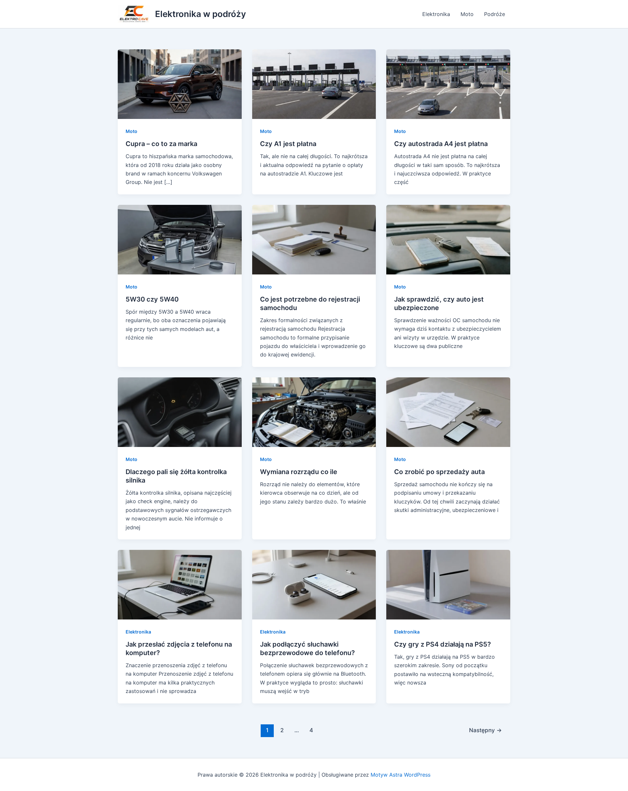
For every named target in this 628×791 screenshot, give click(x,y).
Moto (467, 14)
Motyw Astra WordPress (400, 774)
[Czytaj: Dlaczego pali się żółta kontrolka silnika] (180, 411)
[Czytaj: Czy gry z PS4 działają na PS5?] (448, 584)
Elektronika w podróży (200, 14)
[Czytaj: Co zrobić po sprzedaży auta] (448, 411)
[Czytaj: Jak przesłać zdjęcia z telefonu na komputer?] (180, 584)
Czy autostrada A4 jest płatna (441, 144)
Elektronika (436, 14)
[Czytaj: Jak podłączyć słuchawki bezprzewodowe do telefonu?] (314, 584)
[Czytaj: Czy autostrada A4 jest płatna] (448, 83)
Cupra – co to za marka (161, 144)
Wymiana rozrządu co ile (298, 472)
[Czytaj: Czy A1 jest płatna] (314, 83)
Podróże (494, 14)
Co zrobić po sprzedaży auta (439, 472)
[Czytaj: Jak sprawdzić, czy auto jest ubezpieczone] (448, 239)
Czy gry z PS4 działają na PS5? (442, 644)
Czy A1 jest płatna (288, 144)
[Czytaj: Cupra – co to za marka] (180, 83)
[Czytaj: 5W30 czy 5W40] (180, 239)
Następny (485, 730)
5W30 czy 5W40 (152, 299)
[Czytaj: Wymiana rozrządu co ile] (314, 411)
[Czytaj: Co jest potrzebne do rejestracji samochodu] (314, 239)
